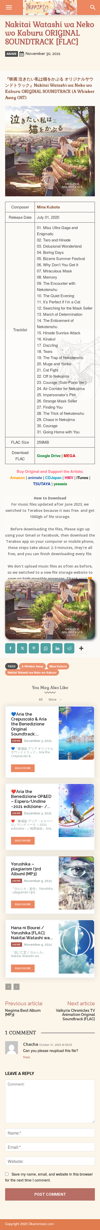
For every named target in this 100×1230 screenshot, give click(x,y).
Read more (23, 768)
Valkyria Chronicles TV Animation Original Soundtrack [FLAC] (75, 1014)
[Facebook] (10, 648)
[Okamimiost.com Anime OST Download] (50, 7)
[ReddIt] (69, 648)
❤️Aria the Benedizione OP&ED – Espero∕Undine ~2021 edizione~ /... (31, 799)
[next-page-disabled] (16, 986)
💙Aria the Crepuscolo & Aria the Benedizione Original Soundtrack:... (29, 724)
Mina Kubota (58, 666)
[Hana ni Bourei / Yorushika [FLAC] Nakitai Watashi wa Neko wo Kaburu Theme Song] (76, 946)
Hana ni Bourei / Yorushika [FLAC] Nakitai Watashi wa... (32, 932)
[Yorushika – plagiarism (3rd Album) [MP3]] (76, 883)
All (41, 699)
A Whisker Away (32, 666)
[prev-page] (8, 986)
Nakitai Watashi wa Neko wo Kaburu (32, 672)
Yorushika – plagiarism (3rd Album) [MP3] (26, 869)
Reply (26, 1057)
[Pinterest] (34, 648)
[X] (22, 648)
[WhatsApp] (46, 648)
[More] (81, 648)
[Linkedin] (57, 648)
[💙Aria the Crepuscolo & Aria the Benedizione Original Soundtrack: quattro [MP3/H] (76, 733)
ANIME (11, 54)
